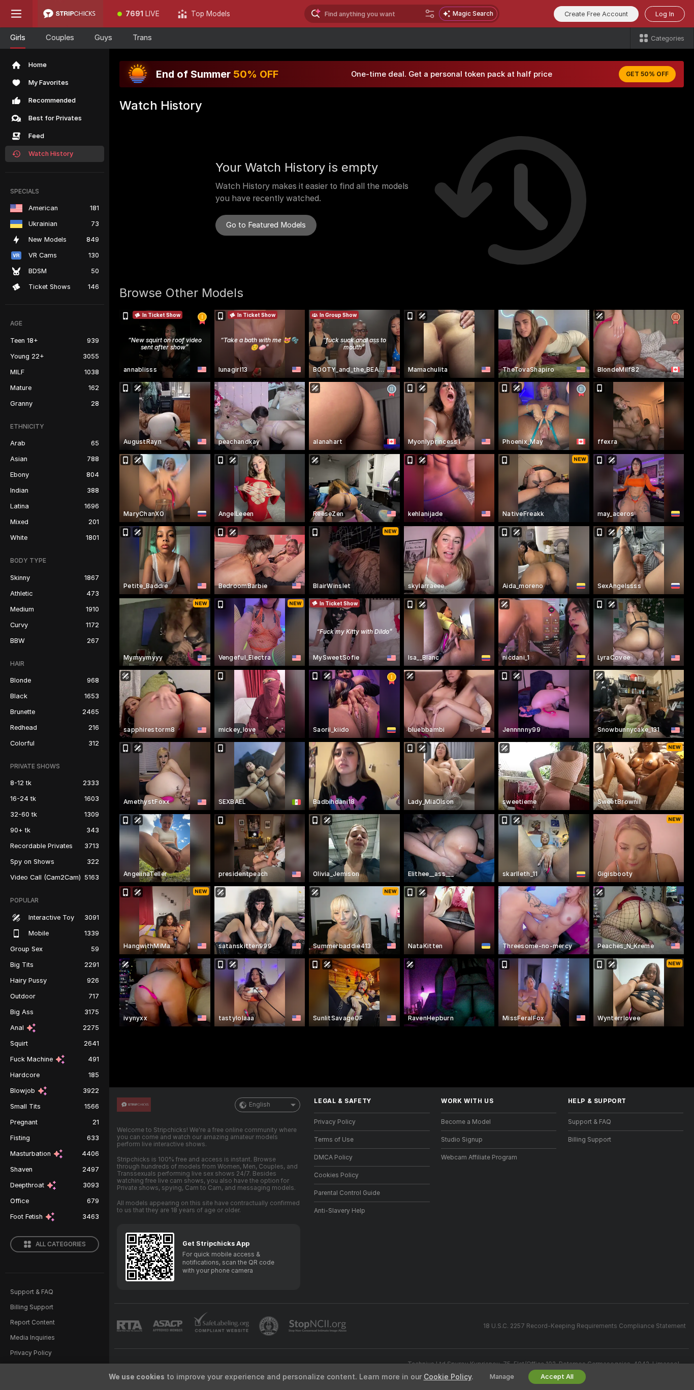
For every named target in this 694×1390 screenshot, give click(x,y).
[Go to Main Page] (70, 13)
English (259, 1104)
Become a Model (466, 1121)
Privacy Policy (31, 1352)
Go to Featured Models (266, 225)
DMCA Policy (333, 1157)
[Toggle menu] (16, 13)
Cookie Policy (447, 1377)
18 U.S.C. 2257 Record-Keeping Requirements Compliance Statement (584, 1326)
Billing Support (31, 1307)
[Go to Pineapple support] (269, 1326)
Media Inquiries (32, 1337)
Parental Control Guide (347, 1193)
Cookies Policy (336, 1175)
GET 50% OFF (647, 74)
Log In (664, 14)
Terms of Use (334, 1139)
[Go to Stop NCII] (319, 1326)
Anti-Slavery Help (339, 1210)
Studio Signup (462, 1139)
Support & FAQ (31, 1292)
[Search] (430, 14)
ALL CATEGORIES (61, 1244)
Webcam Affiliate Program (479, 1157)
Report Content (32, 1322)
